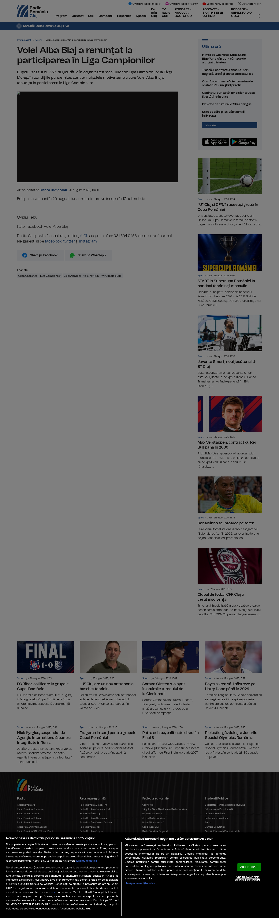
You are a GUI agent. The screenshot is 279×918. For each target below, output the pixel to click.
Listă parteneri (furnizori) (141, 883)
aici (53, 892)
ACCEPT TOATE (249, 867)
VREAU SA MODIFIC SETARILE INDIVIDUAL (248, 879)
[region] (139, 875)
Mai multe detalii (86, 860)
